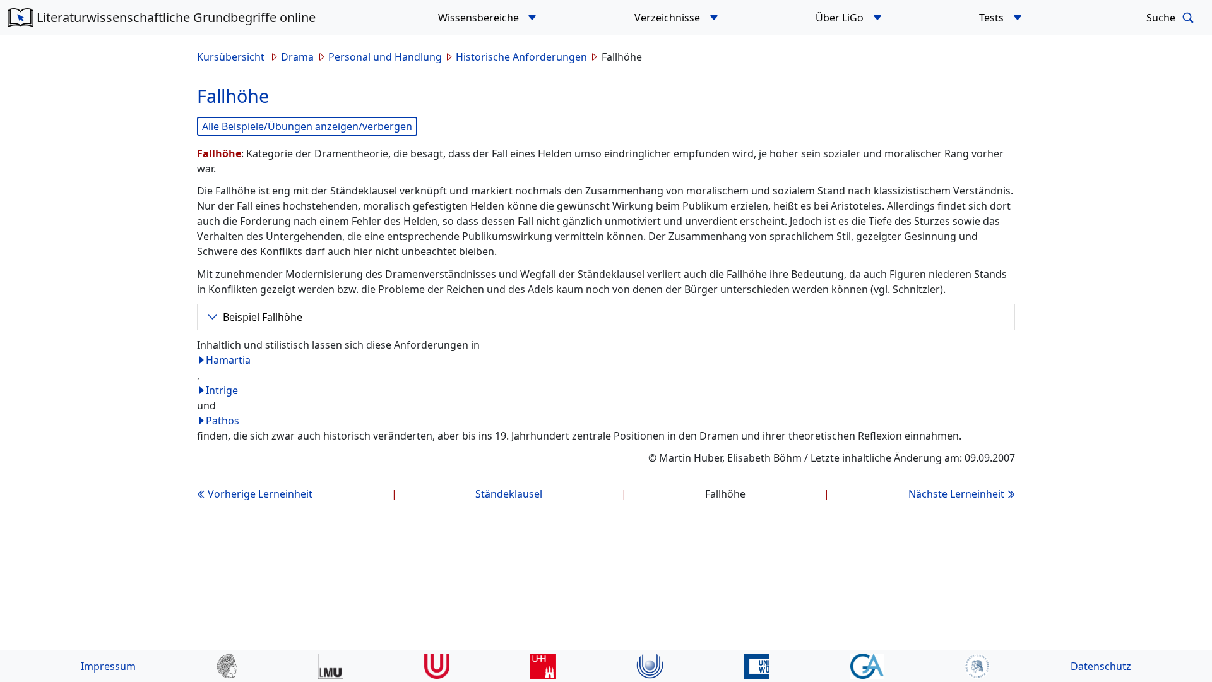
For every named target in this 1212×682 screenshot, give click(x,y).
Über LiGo (841, 18)
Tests (992, 18)
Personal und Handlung (385, 57)
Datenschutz (1101, 666)
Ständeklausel (508, 494)
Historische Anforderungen (521, 57)
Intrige (222, 390)
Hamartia (228, 360)
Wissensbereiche (479, 18)
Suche (1162, 18)
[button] (532, 17)
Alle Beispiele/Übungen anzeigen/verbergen (307, 126)
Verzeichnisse (668, 18)
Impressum (108, 666)
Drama (297, 57)
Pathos (222, 421)
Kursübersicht (232, 57)
